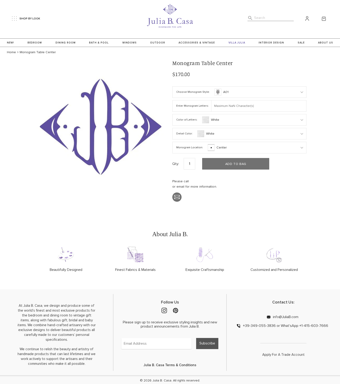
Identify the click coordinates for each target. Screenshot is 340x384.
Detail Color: (184, 133)
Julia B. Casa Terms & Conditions (170, 365)
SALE (301, 42)
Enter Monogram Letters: (192, 106)
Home (11, 52)
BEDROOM (35, 42)
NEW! (10, 42)
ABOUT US (325, 42)
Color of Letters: (187, 119)
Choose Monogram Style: (193, 92)
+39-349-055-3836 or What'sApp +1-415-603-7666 (285, 325)
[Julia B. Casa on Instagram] (164, 310)
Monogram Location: (189, 147)
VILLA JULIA (237, 42)
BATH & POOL (99, 42)
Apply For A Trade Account (283, 355)
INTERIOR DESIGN (271, 42)
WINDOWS (129, 42)
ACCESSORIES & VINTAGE (197, 42)
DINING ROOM (66, 42)
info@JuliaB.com (285, 317)
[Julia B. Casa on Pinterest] (175, 310)
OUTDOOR (157, 42)
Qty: (175, 164)
